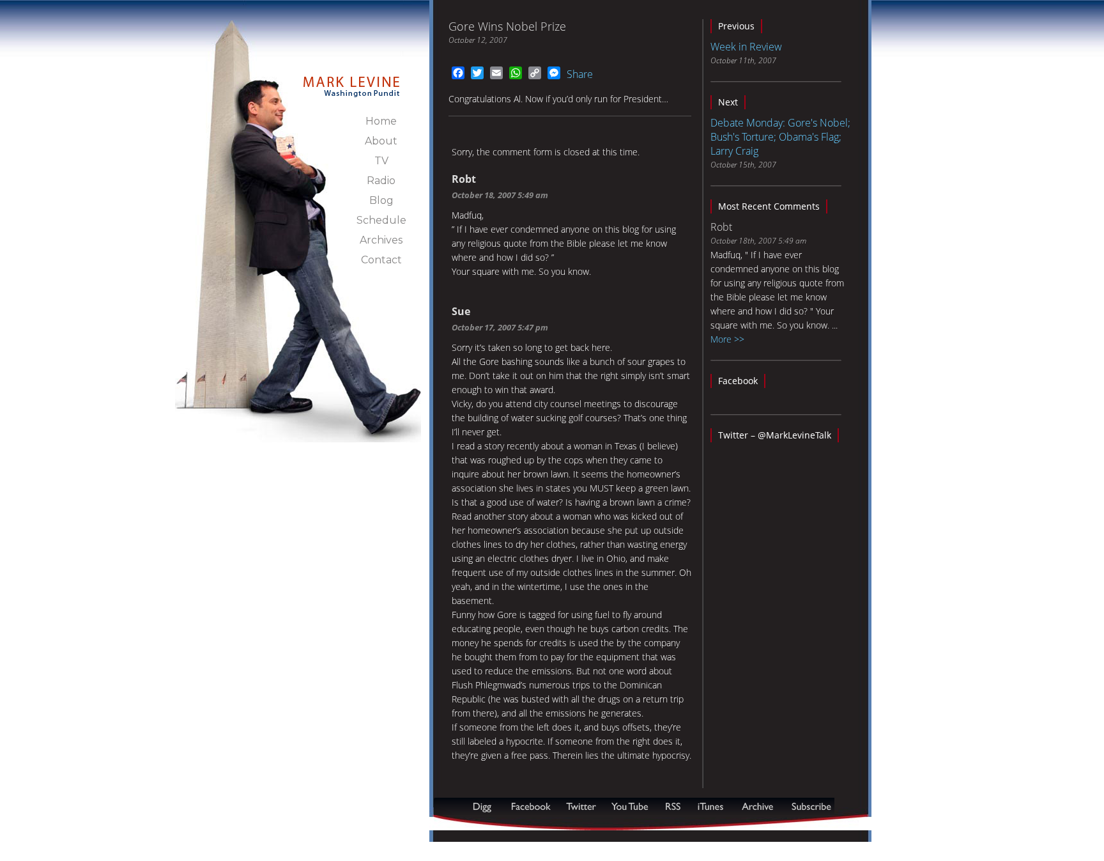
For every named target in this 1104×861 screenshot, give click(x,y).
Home (381, 121)
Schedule (381, 220)
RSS (672, 806)
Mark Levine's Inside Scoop (352, 79)
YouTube (630, 806)
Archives (381, 240)
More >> (727, 339)
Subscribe (496, 823)
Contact (381, 260)
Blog (381, 200)
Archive (757, 806)
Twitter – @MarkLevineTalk (774, 435)
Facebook (738, 381)
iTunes (710, 806)
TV (381, 161)
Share (580, 74)
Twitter (582, 806)
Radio (381, 181)
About (381, 141)
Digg (485, 806)
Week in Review (746, 47)
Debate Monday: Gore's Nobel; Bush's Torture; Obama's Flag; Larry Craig (780, 137)
